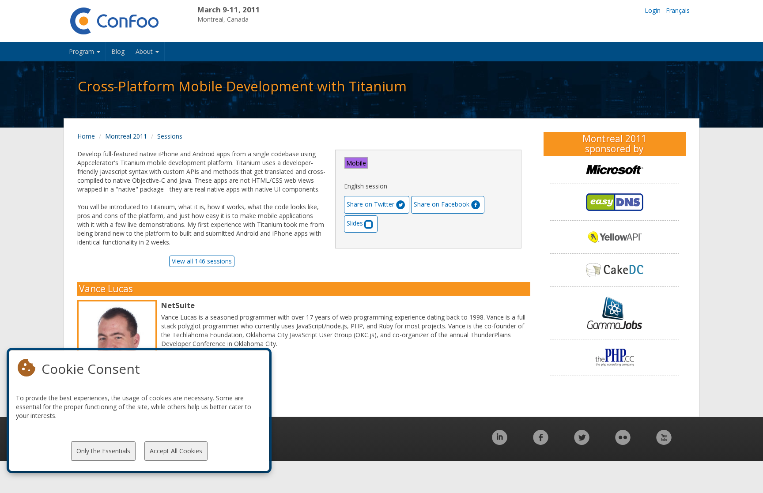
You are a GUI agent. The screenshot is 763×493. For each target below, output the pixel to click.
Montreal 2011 (126, 136)
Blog (118, 51)
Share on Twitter (370, 204)
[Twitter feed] (581, 442)
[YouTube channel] (664, 442)
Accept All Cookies (176, 451)
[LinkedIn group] (499, 442)
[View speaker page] (119, 349)
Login (653, 10)
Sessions (169, 136)
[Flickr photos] (622, 442)
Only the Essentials (103, 451)
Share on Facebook (441, 204)
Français (678, 10)
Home (86, 136)
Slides (355, 223)
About (145, 51)
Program (82, 51)
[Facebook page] (540, 442)
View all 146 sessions (202, 261)
